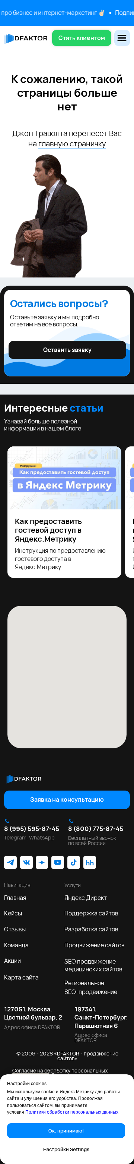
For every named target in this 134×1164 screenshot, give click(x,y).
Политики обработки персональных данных (71, 1112)
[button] (82, 38)
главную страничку (72, 144)
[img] (23, 778)
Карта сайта (21, 977)
